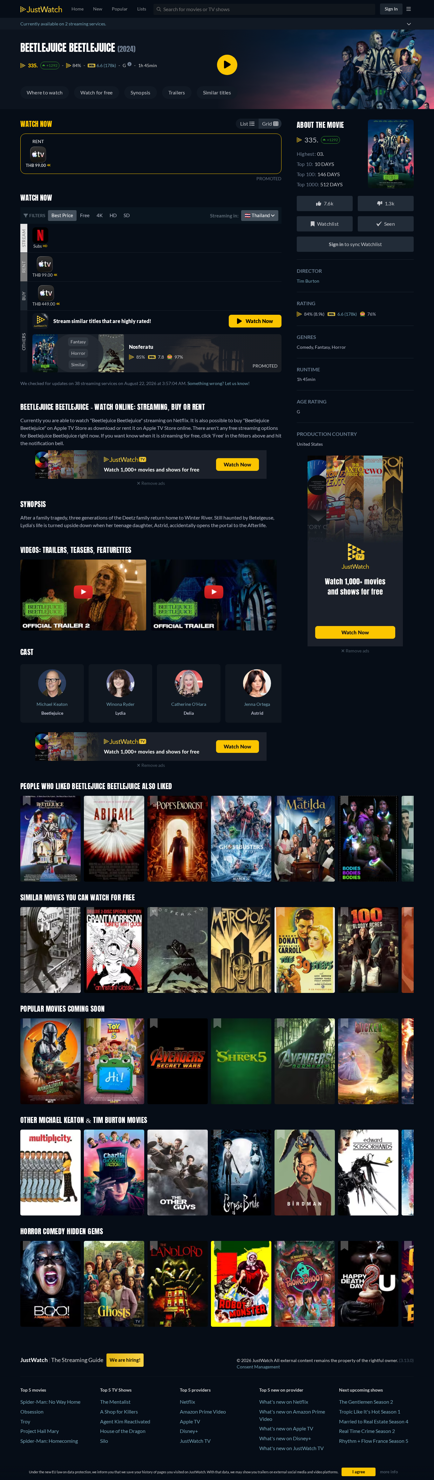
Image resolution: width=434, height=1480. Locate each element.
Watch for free (96, 92)
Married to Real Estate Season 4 (373, 1421)
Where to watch (45, 92)
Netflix (187, 1402)
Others (23, 341)
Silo (104, 1441)
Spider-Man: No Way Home (50, 1402)
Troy (25, 1421)
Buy (23, 296)
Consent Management (258, 1366)
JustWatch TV (195, 1441)
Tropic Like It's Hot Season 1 (369, 1411)
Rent (38, 141)
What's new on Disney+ (285, 1438)
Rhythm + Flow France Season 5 (373, 1441)
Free (85, 215)
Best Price (62, 215)
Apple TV (190, 1421)
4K (100, 215)
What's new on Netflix (283, 1402)
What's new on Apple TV (286, 1428)
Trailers (176, 92)
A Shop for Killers (119, 1411)
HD (113, 215)
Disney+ (189, 1431)
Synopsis (141, 92)
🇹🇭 (258, 215)
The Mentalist (115, 1402)
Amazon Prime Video (203, 1411)
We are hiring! (125, 1360)
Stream (23, 238)
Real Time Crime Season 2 (367, 1431)
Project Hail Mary (39, 1431)
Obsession (32, 1411)
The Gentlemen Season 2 (366, 1402)
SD (127, 215)
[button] (50, 1061)
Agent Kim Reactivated (125, 1421)
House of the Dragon (123, 1431)
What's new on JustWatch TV (291, 1448)
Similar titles (217, 92)
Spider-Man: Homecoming (49, 1441)
